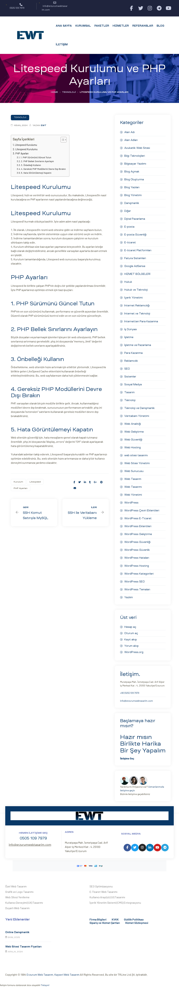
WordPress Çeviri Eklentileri (141, 510)
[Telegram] (159, 8)
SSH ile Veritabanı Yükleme (85, 512)
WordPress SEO (134, 581)
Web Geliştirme (134, 431)
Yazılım (128, 597)
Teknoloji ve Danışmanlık (139, 408)
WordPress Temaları (137, 589)
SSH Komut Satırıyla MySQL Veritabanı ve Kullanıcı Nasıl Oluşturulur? (34, 512)
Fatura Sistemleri (135, 258)
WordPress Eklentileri (137, 526)
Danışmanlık (131, 203)
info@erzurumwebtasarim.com (136, 700)
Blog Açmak (131, 171)
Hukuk (128, 282)
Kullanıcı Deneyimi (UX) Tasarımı (24, 902)
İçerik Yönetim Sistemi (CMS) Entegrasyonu (115, 902)
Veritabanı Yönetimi (136, 416)
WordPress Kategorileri (139, 573)
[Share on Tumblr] (90, 482)
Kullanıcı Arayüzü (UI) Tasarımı (107, 897)
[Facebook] (131, 8)
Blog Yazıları (131, 187)
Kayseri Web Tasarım (66, 974)
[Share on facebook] (74, 482)
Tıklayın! (45, 985)
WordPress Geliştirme (138, 534)
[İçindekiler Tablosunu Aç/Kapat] (62, 140)
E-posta (129, 226)
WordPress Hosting (136, 566)
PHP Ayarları (21, 153)
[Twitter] (140, 8)
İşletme (128, 337)
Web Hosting (132, 447)
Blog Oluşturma (134, 179)
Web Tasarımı (133, 487)
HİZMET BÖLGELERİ (137, 274)
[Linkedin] (150, 847)
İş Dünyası (130, 329)
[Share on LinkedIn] (85, 482)
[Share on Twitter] (79, 482)
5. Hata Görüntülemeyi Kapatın (36, 172)
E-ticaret (130, 242)
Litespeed (35, 482)
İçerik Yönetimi (133, 297)
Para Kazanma (133, 353)
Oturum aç (131, 633)
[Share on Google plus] (95, 482)
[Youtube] (168, 8)
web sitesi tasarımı (136, 455)
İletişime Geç (127, 758)
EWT (43, 125)
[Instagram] (150, 8)
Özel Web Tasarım (16, 886)
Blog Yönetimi (133, 195)
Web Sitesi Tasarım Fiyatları (23, 946)
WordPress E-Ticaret (138, 518)
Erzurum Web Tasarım (40, 974)
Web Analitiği (132, 424)
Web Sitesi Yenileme (17, 897)
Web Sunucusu (134, 471)
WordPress (131, 502)
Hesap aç (130, 627)
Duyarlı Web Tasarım (17, 908)
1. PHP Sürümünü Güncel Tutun (36, 157)
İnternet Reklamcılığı (137, 305)
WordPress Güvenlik (137, 550)
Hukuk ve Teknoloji (136, 290)
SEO (127, 368)
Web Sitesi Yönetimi (137, 463)
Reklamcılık (131, 361)
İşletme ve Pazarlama (137, 345)
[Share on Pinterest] (101, 482)
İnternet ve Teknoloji (137, 313)
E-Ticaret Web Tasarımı (103, 891)
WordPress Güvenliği (137, 542)
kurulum (18, 482)
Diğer (127, 211)
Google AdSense (134, 266)
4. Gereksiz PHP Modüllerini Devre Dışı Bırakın (43, 169)
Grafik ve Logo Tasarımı (19, 891)
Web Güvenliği (133, 439)
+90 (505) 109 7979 (129, 692)
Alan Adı (129, 132)
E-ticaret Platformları (137, 250)
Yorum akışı (131, 646)
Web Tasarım (132, 479)
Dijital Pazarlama (134, 219)
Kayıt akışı (130, 639)
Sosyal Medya (133, 384)
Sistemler (130, 376)
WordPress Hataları (136, 558)
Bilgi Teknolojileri (134, 156)
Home (54, 92)
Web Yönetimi (133, 495)
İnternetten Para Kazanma (141, 321)
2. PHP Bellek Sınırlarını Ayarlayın (37, 161)
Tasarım (129, 392)
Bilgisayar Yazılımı (135, 163)
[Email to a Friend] (75, 488)
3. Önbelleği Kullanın (31, 165)
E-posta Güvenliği (135, 234)
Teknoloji (69, 92)
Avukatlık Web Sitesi (137, 148)
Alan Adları (131, 140)
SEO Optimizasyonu (101, 886)
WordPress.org (133, 652)
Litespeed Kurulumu (26, 144)
